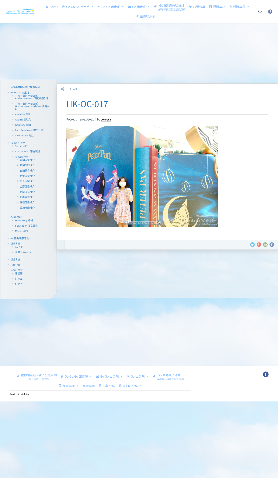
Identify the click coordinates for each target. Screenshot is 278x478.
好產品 (19, 278)
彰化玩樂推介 (27, 181)
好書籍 (19, 273)
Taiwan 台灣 (21, 156)
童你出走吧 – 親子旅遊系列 (25, 87)
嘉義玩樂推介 (27, 202)
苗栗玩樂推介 (27, 207)
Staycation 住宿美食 (26, 225)
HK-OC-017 (87, 104)
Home (54, 6)
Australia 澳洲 (22, 114)
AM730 (19, 247)
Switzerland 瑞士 (24, 135)
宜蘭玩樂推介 (27, 160)
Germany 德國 (23, 125)
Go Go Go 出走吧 (77, 6)
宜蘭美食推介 (27, 170)
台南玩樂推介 (27, 186)
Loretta (106, 119)
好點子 (19, 284)
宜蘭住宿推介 (27, 165)
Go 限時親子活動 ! (20, 238)
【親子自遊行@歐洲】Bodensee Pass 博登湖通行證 (31, 97)
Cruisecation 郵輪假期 (27, 151)
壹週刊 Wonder (23, 252)
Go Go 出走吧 (111, 6)
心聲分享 (199, 6)
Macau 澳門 (21, 231)
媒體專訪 (219, 6)
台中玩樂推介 (27, 176)
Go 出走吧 (139, 6)
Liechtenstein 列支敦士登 (29, 130)
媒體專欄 (239, 6)
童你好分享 (147, 16)
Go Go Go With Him (19, 394)
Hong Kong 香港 (24, 220)
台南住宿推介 (27, 191)
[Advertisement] (139, 51)
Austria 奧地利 (23, 119)
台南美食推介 (27, 197)
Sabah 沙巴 (21, 146)
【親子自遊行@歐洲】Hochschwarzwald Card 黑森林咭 (32, 106)
